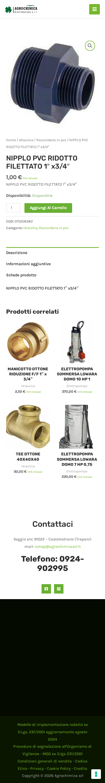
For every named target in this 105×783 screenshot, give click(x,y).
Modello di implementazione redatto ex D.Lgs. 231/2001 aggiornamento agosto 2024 (52, 732)
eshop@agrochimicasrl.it (58, 546)
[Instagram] (58, 589)
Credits (80, 768)
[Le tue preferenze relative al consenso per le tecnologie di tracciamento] (96, 774)
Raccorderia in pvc (51, 140)
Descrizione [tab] (16, 252)
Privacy (37, 768)
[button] (90, 46)
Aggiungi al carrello (48, 207)
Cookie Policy (59, 768)
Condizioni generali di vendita (45, 761)
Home (11, 140)
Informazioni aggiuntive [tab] (28, 264)
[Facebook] (46, 589)
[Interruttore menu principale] (94, 9)
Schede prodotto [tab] (21, 275)
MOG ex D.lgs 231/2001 (63, 754)
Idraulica (26, 140)
